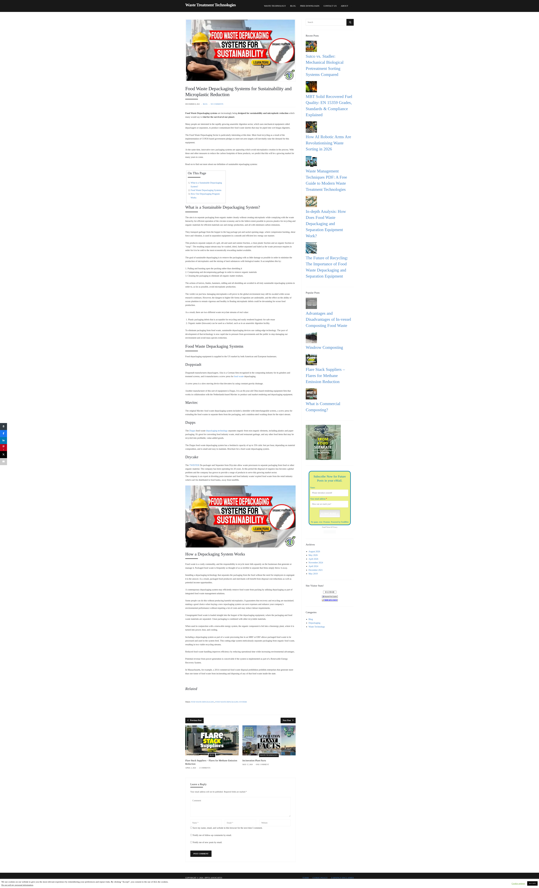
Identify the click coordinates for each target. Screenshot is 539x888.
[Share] (3, 426)
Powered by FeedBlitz (340, 522)
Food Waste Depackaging (202, 702)
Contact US (330, 6)
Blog (293, 6)
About (344, 6)
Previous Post (196, 720)
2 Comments (204, 768)
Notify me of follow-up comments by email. (212, 835)
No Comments (217, 104)
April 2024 (313, 565)
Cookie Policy (320, 878)
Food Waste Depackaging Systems (206, 190)
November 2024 (316, 562)
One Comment (262, 765)
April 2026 (313, 558)
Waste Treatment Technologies (210, 5)
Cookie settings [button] (518, 883)
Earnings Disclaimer (342, 878)
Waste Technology (275, 6)
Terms (328, 527)
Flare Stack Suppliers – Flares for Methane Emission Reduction (325, 375)
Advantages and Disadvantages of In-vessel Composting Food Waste (328, 319)
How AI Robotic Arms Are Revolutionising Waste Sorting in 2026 (328, 142)
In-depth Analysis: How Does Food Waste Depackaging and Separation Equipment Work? (326, 223)
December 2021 (316, 569)
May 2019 (313, 573)
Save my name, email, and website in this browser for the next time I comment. (227, 828)
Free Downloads (309, 6)
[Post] (3, 454)
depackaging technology (217, 430)
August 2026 (314, 550)
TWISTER (194, 465)
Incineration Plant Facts (254, 760)
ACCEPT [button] (532, 883)
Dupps (192, 430)
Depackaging (314, 622)
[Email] (3, 461)
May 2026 (313, 554)
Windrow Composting (324, 347)
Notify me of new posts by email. (207, 842)
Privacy (334, 527)
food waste (239, 376)
